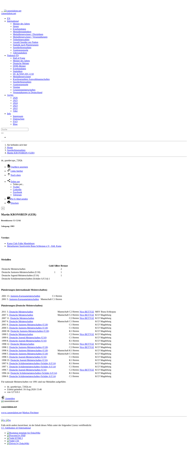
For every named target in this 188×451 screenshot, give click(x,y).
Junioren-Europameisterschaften (25, 296)
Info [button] (9, 113)
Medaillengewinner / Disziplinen (28, 34)
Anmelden (10, 398)
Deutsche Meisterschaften (21, 311)
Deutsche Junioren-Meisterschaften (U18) (28, 324)
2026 (15, 97)
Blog (15, 124)
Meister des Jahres (21, 23)
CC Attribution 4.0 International (16, 428)
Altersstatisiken (20, 53)
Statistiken (17, 71)
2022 (15, 108)
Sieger (16, 26)
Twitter (16, 187)
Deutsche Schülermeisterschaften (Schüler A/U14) (32, 363)
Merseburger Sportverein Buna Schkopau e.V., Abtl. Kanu (34, 246)
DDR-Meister (19, 66)
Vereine (16, 87)
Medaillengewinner (22, 76)
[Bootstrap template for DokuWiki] (23, 433)
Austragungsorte (20, 50)
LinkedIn (17, 189)
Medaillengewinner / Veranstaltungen (30, 37)
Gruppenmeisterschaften (24, 90)
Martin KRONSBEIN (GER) (21, 153)
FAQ (15, 121)
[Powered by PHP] (16, 435)
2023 (15, 105)
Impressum (18, 116)
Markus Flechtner (30, 412)
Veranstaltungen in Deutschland (27, 92)
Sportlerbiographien (22, 47)
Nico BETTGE (87, 311)
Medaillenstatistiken (22, 31)
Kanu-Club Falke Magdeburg (21, 243)
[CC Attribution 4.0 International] (6, 420)
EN (8, 18)
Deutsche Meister (21, 63)
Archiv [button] (10, 95)
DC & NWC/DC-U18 (23, 74)
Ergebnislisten (19, 29)
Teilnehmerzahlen (21, 39)
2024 (15, 103)
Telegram (17, 195)
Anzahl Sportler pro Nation (25, 42)
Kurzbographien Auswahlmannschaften (31, 79)
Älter (15, 111)
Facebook (17, 192)
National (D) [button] (13, 55)
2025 (15, 100)
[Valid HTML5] (15, 438)
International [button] (13, 21)
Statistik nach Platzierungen (25, 45)
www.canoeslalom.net (11, 412)
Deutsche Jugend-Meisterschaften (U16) (28, 337)
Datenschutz (18, 119)
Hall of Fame (19, 58)
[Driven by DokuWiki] (18, 443)
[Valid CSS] (13, 441)
